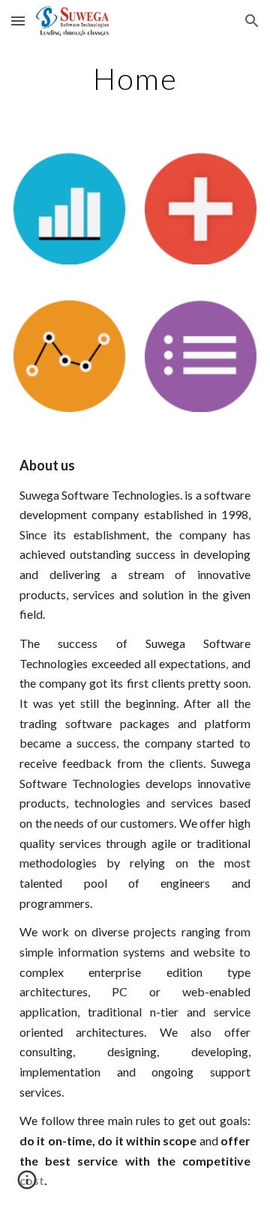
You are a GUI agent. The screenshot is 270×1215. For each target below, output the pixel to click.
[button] (18, 20)
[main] (135, 78)
